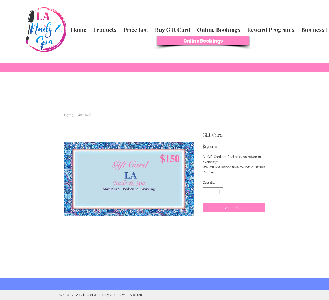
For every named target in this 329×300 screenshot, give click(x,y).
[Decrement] (206, 192)
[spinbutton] (213, 192)
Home (68, 115)
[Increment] (220, 192)
